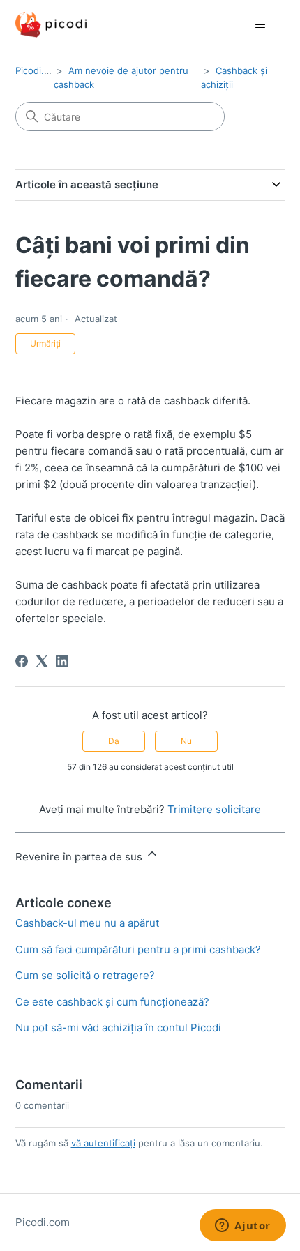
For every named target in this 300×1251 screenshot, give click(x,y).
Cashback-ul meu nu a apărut (87, 923)
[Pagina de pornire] (51, 25)
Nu (186, 741)
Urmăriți (45, 343)
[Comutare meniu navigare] (260, 25)
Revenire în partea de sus (80, 856)
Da (113, 741)
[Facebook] (21, 661)
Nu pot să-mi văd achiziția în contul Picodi (118, 1027)
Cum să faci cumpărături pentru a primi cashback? (138, 949)
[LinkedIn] (62, 661)
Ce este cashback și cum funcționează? (112, 1001)
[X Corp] (42, 661)
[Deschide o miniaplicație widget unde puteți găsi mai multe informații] (243, 1226)
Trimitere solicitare (214, 809)
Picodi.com (38, 70)
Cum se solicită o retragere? (85, 975)
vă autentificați (103, 1142)
